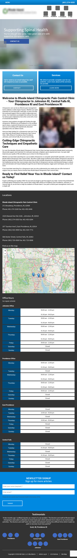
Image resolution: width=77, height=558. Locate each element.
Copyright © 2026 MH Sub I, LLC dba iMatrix (21, 554)
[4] (46, 67)
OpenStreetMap (63, 292)
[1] (31, 67)
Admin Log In (43, 554)
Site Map (64, 554)
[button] (41, 269)
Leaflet (55, 292)
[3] (41, 67)
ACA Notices (54, 554)
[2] (36, 67)
